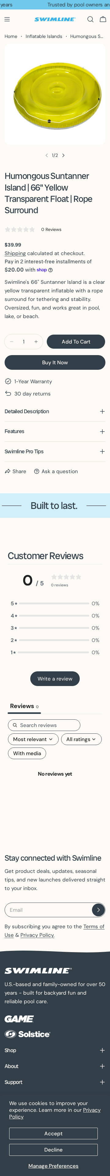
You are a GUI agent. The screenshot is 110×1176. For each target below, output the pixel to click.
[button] (55, 603)
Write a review (55, 678)
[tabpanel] (55, 780)
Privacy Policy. (37, 935)
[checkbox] (27, 753)
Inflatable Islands (44, 36)
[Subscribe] (98, 909)
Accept (53, 1133)
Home (11, 36)
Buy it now (55, 362)
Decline (53, 1149)
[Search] (90, 19)
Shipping (15, 253)
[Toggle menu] (7, 19)
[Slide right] (63, 155)
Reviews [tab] (24, 706)
